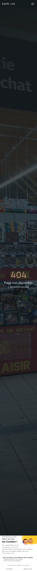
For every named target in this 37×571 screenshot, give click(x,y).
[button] (33, 4)
